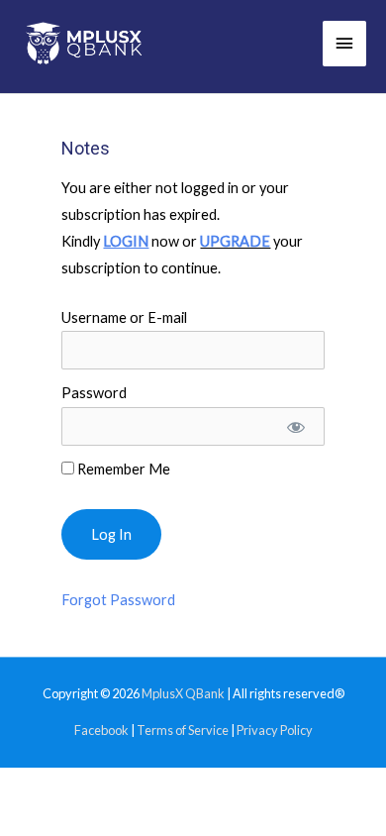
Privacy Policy (275, 730)
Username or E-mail (124, 317)
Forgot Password (118, 599)
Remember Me (122, 469)
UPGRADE (235, 241)
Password (94, 392)
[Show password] (294, 426)
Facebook (101, 730)
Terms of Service (183, 730)
